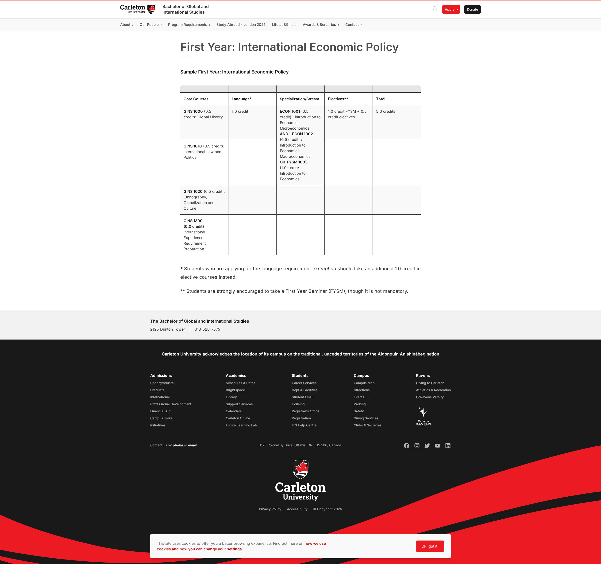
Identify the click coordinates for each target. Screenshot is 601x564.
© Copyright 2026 (327, 509)
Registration (301, 418)
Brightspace (235, 390)
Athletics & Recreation (433, 390)
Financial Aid (160, 411)
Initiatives (158, 425)
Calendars (234, 411)
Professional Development (170, 404)
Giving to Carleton (430, 383)
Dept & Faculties (305, 390)
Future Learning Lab (241, 425)
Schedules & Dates (240, 383)
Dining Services (366, 418)
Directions (362, 390)
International (160, 397)
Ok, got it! (430, 546)
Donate (472, 9)
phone (178, 445)
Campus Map (364, 383)
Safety (359, 411)
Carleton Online (238, 418)
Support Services (239, 404)
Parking (360, 404)
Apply (449, 9)
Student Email (302, 397)
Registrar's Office (305, 411)
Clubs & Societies (367, 425)
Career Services (304, 383)
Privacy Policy (270, 509)
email (192, 445)
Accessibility (297, 509)
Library (231, 397)
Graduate (157, 390)
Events (359, 397)
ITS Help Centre (304, 425)
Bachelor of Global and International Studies (185, 9)
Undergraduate (162, 383)
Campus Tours (161, 418)
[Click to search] (435, 9)
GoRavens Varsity (430, 397)
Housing (298, 404)
